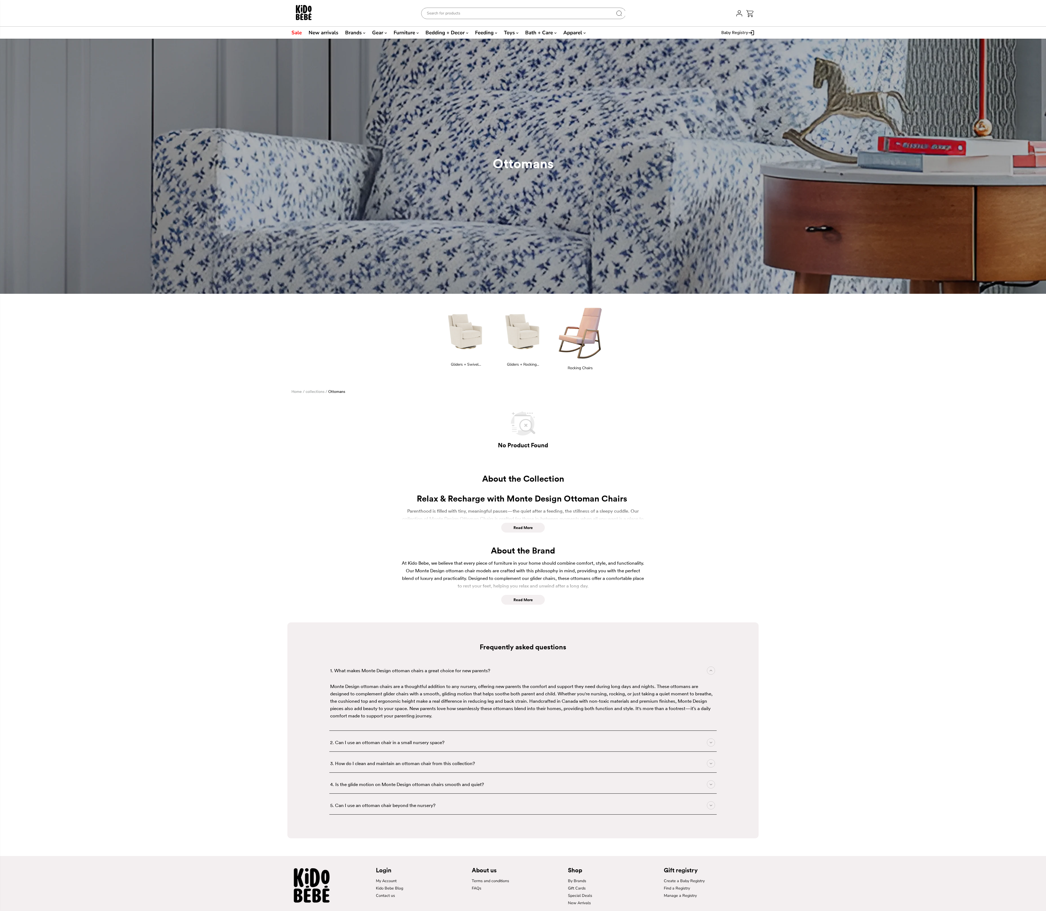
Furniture (405, 32)
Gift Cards (577, 888)
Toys (510, 32)
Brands (354, 32)
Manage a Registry (680, 895)
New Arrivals (579, 903)
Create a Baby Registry (684, 881)
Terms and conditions (490, 881)
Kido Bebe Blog (389, 888)
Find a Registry (677, 888)
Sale (296, 32)
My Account (386, 881)
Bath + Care (539, 32)
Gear (378, 32)
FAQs (476, 888)
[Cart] (750, 13)
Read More (523, 527)
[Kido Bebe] (306, 13)
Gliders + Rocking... (523, 364)
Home (296, 391)
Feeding (485, 32)
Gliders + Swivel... (466, 364)
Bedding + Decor (445, 32)
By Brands (577, 881)
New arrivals (323, 32)
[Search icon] (619, 13)
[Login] (739, 13)
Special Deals (580, 895)
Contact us (385, 895)
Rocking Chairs (580, 368)
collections (315, 391)
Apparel (573, 32)
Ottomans (336, 391)
